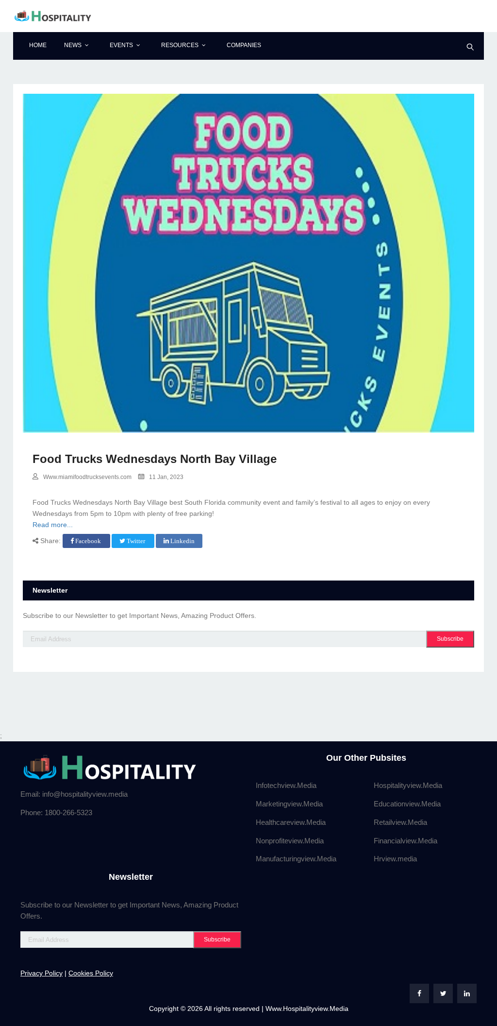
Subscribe (450, 638)
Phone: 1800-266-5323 (56, 812)
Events (121, 45)
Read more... (53, 525)
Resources (180, 45)
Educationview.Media (407, 804)
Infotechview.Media (286, 785)
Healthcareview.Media (291, 822)
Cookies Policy (90, 973)
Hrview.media (395, 859)
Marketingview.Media (289, 804)
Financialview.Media (405, 841)
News (73, 45)
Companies (244, 45)
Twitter (136, 541)
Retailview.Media (400, 822)
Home (38, 45)
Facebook (88, 541)
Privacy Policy (41, 973)
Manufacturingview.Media (296, 859)
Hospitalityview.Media (408, 785)
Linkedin (182, 541)
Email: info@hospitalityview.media (74, 794)
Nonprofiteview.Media (290, 841)
